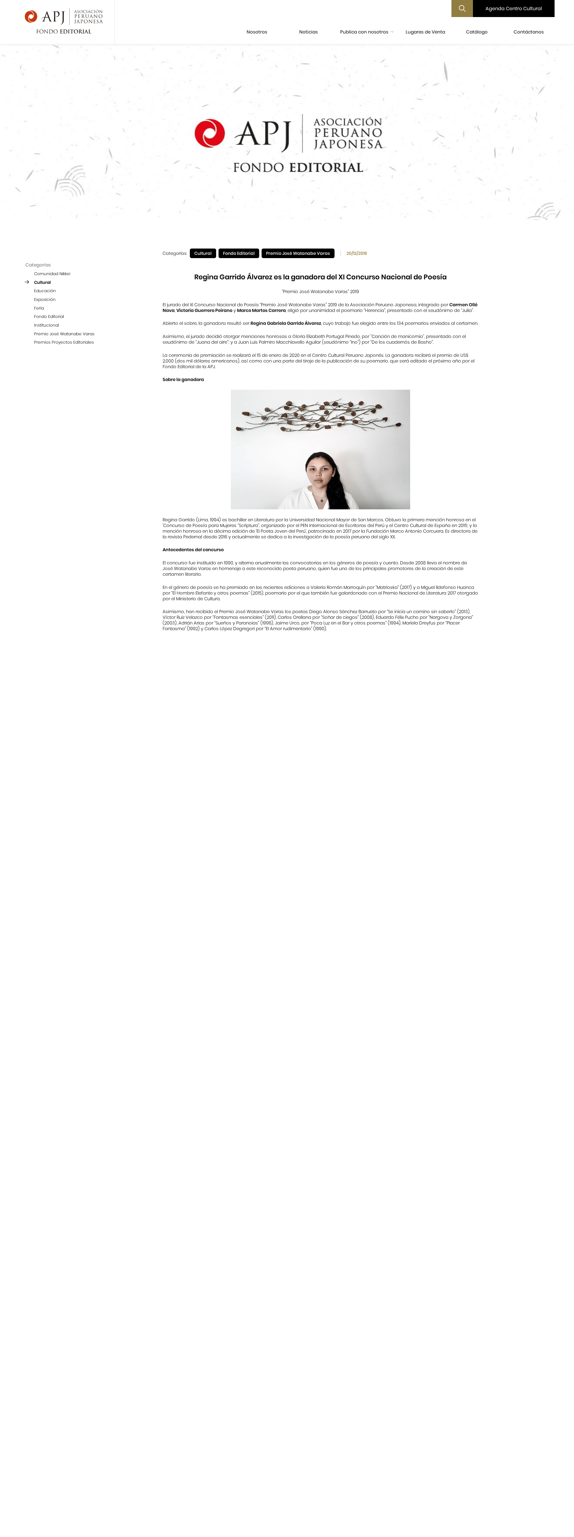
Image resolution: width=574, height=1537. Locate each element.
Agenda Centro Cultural (514, 8)
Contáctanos (529, 32)
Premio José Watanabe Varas (64, 333)
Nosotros (257, 32)
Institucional (46, 325)
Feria (39, 308)
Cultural (42, 282)
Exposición (45, 299)
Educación (45, 291)
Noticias (308, 32)
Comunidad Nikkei (52, 274)
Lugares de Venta (425, 32)
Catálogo (477, 32)
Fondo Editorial (49, 316)
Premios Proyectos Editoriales (64, 342)
